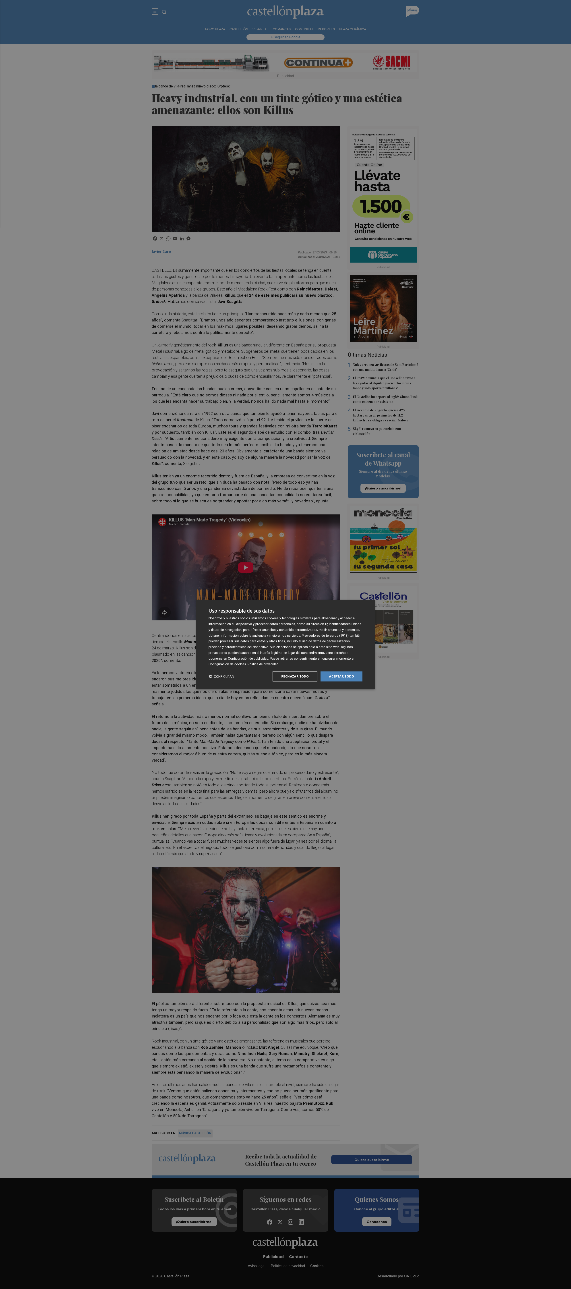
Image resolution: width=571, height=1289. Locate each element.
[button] (221, 676)
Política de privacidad (263, 664)
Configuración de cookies (227, 664)
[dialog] (285, 644)
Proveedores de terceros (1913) (325, 635)
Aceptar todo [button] (341, 676)
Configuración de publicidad (248, 658)
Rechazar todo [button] (295, 676)
